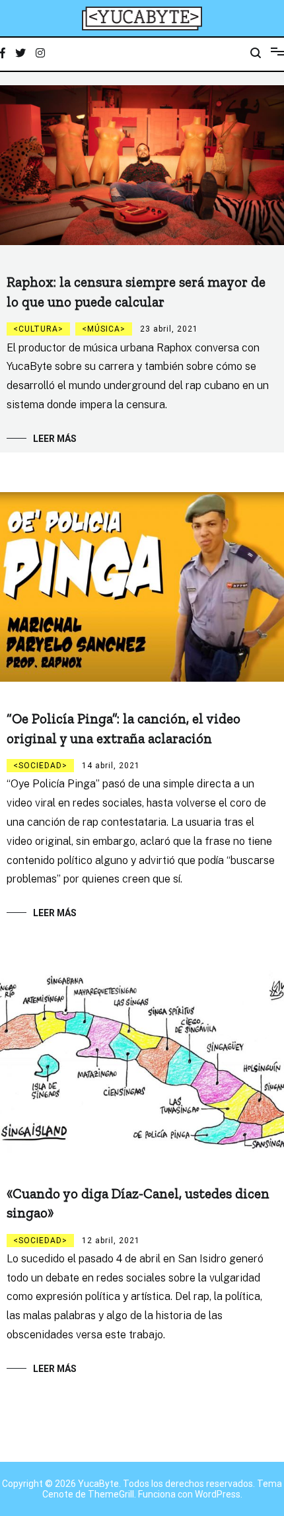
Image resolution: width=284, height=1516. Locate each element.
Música (103, 329)
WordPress (217, 1494)
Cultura (38, 329)
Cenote (57, 1494)
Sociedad (40, 765)
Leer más (55, 438)
